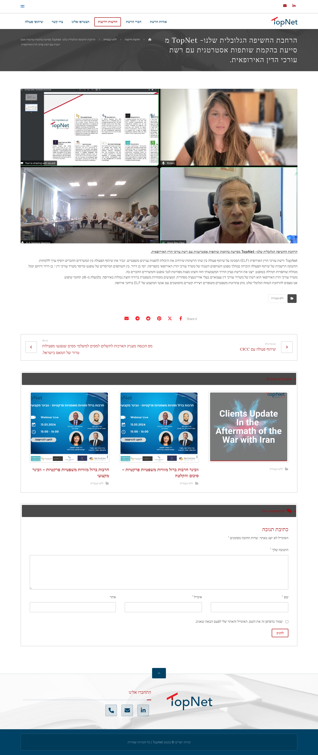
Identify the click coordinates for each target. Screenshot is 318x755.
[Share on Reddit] (148, 318)
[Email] (284, 5)
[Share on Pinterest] (159, 318)
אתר (113, 597)
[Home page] (149, 39)
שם (285, 597)
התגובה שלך (279, 550)
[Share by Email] (126, 318)
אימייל (197, 597)
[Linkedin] (294, 5)
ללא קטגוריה (277, 298)
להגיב (280, 633)
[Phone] (111, 710)
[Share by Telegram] (137, 318)
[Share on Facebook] (180, 318)
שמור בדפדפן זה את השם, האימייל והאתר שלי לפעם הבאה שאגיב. (239, 621)
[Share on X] (169, 318)
